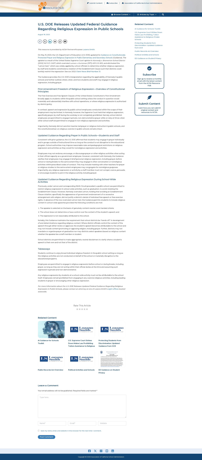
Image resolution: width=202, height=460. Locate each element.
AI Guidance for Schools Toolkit (147, 29)
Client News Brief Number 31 (88, 72)
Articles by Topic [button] (147, 15)
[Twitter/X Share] (45, 41)
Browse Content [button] (121, 15)
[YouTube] (106, 450)
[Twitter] (95, 450)
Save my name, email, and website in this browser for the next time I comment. (71, 431)
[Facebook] (89, 450)
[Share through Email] (55, 41)
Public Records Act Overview (50, 370)
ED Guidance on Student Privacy (148, 58)
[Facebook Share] (40, 41)
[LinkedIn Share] (50, 41)
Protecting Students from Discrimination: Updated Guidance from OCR (110, 343)
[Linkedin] (112, 450)
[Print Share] (65, 41)
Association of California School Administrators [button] (143, 3)
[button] (163, 14)
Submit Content (95, 3)
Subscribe (113, 3)
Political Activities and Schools (81, 370)
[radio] (77, 309)
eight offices (113, 289)
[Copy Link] (60, 41)
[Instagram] (101, 450)
